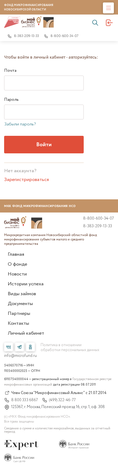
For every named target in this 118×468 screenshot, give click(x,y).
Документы (20, 303)
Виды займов (22, 294)
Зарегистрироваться (26, 179)
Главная (16, 254)
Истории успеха (26, 284)
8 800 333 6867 (24, 400)
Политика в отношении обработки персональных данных (70, 347)
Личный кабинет (26, 333)
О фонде (17, 264)
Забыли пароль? (20, 124)
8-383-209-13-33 (26, 36)
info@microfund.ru (20, 355)
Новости (17, 274)
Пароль (11, 99)
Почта (10, 70)
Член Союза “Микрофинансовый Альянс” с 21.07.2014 (58, 393)
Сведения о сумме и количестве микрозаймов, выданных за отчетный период (57, 430)
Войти (44, 145)
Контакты (18, 323)
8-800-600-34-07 (64, 36)
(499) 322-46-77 (62, 400)
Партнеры (19, 313)
